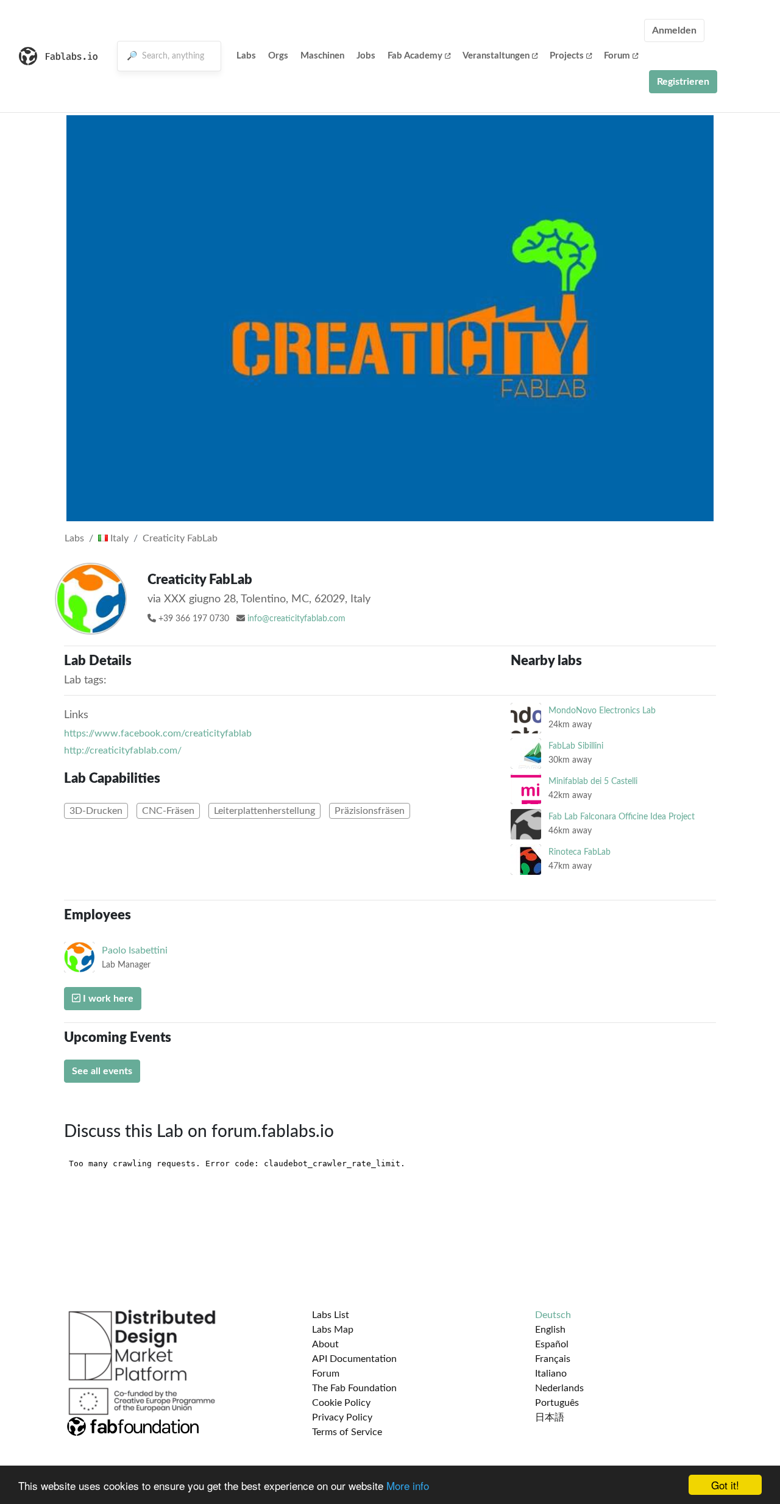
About (325, 1344)
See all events (102, 1071)
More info (407, 1485)
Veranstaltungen (496, 55)
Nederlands (559, 1388)
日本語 (549, 1417)
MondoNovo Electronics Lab (602, 710)
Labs (246, 55)
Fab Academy (415, 55)
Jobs (365, 55)
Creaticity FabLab (180, 538)
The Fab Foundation (354, 1388)
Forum (617, 55)
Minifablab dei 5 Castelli (592, 781)
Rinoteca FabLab (579, 852)
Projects (567, 55)
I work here (106, 998)
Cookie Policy (341, 1403)
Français (552, 1359)
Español (552, 1344)
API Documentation (354, 1359)
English (550, 1330)
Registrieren (683, 82)
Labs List (330, 1315)
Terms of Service (347, 1432)
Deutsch (553, 1315)
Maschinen (322, 55)
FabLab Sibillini (575, 745)
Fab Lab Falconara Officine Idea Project (621, 816)
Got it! (725, 1484)
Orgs (278, 55)
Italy (118, 538)
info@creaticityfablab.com (296, 619)
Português (557, 1403)
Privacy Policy (342, 1417)
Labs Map (332, 1330)
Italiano (551, 1373)
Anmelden (674, 30)
